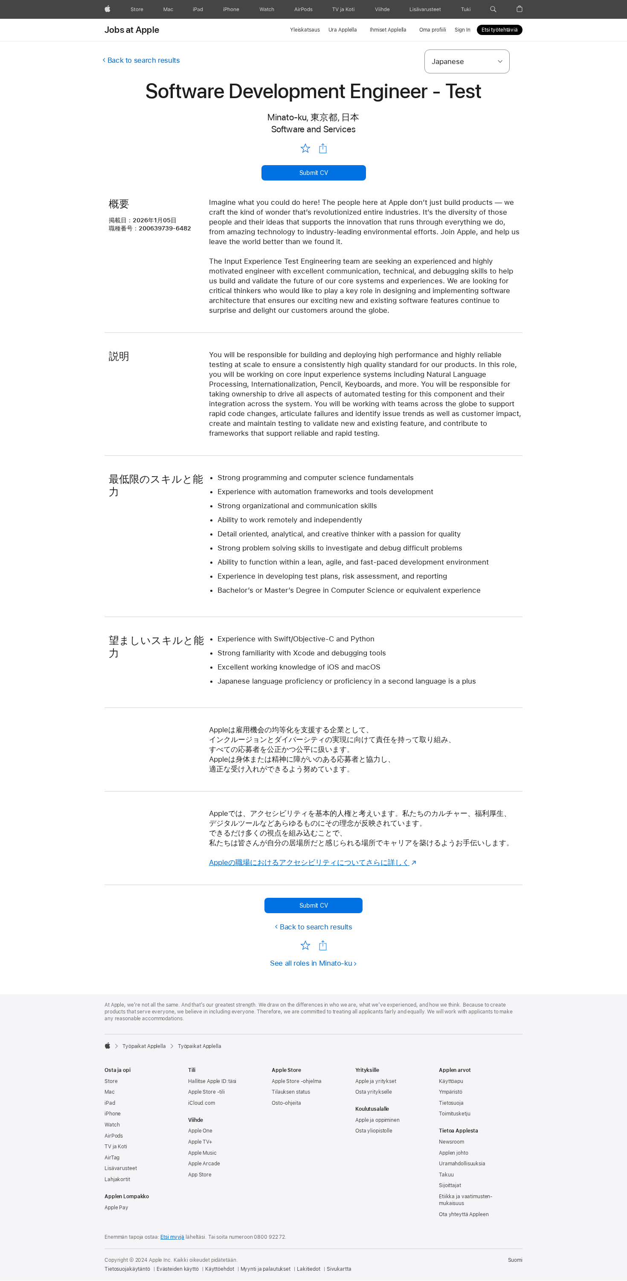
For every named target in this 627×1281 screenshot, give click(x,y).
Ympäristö (450, 1092)
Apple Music (202, 1153)
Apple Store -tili (206, 1092)
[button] (493, 9)
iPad (109, 1103)
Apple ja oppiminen (377, 1120)
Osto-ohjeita (286, 1103)
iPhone (112, 1114)
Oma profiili (432, 30)
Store (110, 1081)
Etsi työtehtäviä (500, 30)
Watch (111, 1125)
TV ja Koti (115, 1147)
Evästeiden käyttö (178, 1269)
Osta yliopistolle (373, 1131)
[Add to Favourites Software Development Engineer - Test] (305, 148)
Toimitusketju (454, 1114)
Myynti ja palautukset (265, 1269)
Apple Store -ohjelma (297, 1081)
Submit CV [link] (313, 172)
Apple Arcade (204, 1164)
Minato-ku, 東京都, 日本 (313, 117)
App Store (200, 1175)
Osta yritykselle (373, 1092)
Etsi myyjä (172, 1237)
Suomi (515, 1260)
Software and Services (313, 129)
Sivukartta (339, 1269)
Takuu (446, 1175)
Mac (109, 1092)
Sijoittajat (450, 1185)
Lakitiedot (308, 1269)
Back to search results (143, 60)
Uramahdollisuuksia (462, 1164)
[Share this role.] (323, 148)
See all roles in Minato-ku (311, 963)
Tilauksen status (291, 1092)
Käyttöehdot (219, 1269)
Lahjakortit (117, 1179)
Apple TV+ (200, 1142)
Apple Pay (116, 1208)
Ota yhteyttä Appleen (464, 1214)
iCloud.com (201, 1103)
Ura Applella (342, 30)
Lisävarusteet (120, 1168)
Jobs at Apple (131, 30)
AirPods (113, 1136)
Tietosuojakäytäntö (127, 1269)
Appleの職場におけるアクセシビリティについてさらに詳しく (309, 862)
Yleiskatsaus (305, 30)
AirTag (111, 1158)
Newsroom (451, 1142)
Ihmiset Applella (388, 30)
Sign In (462, 30)
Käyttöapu (451, 1081)
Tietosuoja (451, 1103)
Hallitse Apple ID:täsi (212, 1081)
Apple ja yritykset (375, 1081)
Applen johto (453, 1153)
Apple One (200, 1131)
